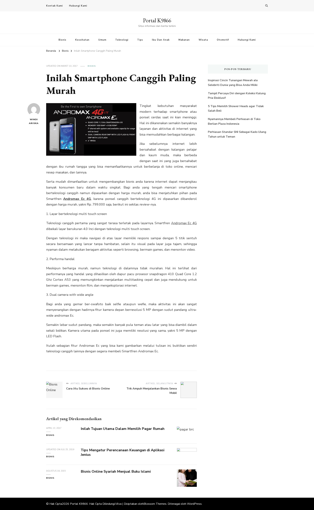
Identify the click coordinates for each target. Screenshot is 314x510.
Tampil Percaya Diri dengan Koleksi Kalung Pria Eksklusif (237, 95)
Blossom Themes (155, 504)
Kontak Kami (54, 5)
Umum (102, 40)
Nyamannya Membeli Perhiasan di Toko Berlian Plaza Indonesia (234, 121)
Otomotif (223, 40)
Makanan (184, 40)
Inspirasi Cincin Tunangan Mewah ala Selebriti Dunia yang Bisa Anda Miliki (233, 82)
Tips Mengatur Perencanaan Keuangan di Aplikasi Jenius (122, 452)
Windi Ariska (34, 121)
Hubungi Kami (78, 5)
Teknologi (121, 40)
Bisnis (62, 40)
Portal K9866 (157, 20)
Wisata (203, 40)
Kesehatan (82, 40)
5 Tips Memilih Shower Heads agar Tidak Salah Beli (236, 108)
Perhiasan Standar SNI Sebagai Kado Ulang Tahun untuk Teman (237, 134)
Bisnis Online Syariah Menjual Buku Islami (116, 471)
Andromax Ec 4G (77, 199)
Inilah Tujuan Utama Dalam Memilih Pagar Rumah (122, 428)
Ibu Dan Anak (161, 40)
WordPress (194, 504)
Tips (140, 40)
